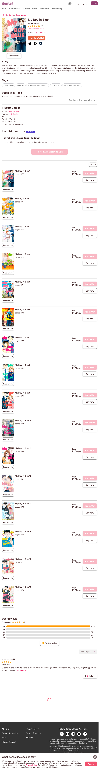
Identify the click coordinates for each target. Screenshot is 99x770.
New (4, 8)
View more (21, 670)
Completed (56, 85)
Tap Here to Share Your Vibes (80, 100)
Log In (94, 3)
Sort (93, 165)
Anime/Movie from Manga (37, 85)
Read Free (44, 8)
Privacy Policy (32, 729)
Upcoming (57, 8)
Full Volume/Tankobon (72, 85)
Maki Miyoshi (40, 33)
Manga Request (9, 742)
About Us (6, 729)
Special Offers (30, 8)
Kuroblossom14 (8, 659)
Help (4, 737)
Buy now (90, 180)
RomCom (20, 85)
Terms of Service (33, 733)
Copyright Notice (10, 733)
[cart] (85, 3)
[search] (77, 3)
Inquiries (29, 737)
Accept (91, 764)
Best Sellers (15, 8)
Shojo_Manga (9, 85)
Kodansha (14, 114)
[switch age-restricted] (69, 3)
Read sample (14, 56)
